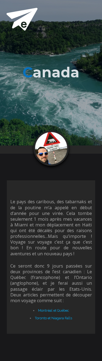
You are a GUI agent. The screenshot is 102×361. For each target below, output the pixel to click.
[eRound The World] (21, 18)
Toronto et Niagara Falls (53, 318)
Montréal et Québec (53, 310)
